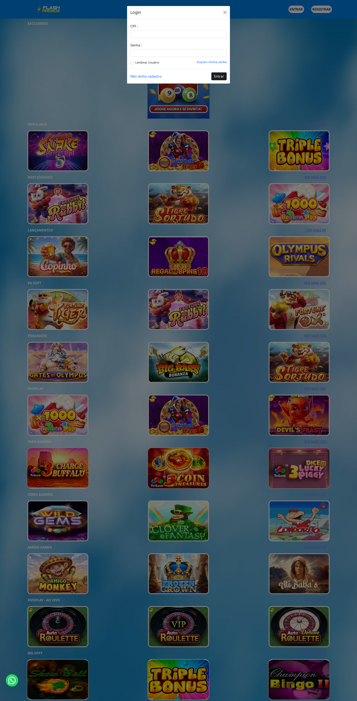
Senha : (136, 45)
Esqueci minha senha (212, 62)
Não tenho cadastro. (146, 76)
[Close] (225, 12)
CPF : (134, 26)
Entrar (219, 76)
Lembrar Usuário (147, 62)
